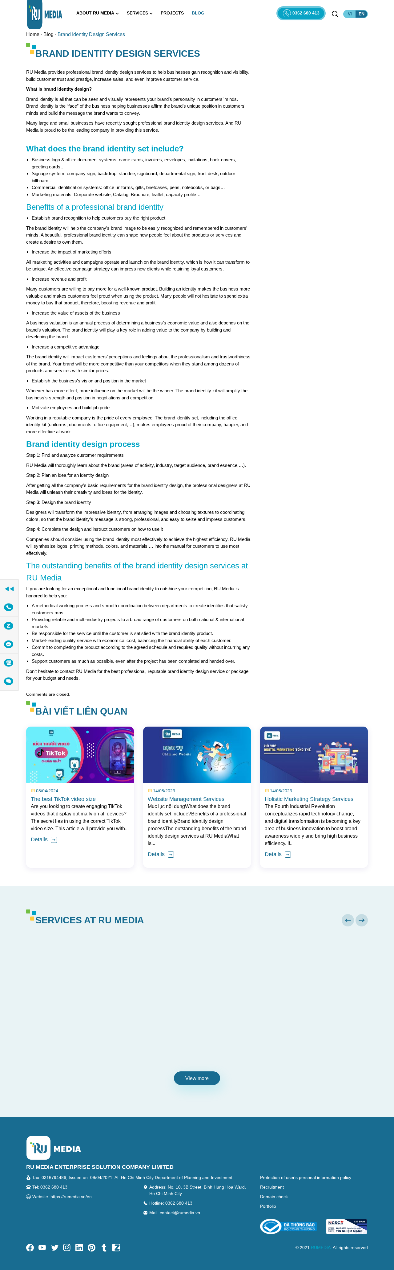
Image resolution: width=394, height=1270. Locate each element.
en (361, 13)
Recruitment (272, 1187)
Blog (198, 12)
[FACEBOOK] (9, 644)
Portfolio (268, 1206)
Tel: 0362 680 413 (49, 1187)
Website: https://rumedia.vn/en (62, 1196)
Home (32, 34)
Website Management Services (186, 799)
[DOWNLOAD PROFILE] (9, 663)
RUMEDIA (321, 1247)
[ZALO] (9, 626)
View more (197, 1078)
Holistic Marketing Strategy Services (309, 799)
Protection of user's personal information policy (305, 1177)
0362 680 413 (306, 12)
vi (350, 13)
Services (137, 12)
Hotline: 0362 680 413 (170, 1203)
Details (40, 839)
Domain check (274, 1196)
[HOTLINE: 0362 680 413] (9, 607)
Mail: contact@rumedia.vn (174, 1212)
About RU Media (95, 12)
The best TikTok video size (63, 799)
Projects (172, 12)
